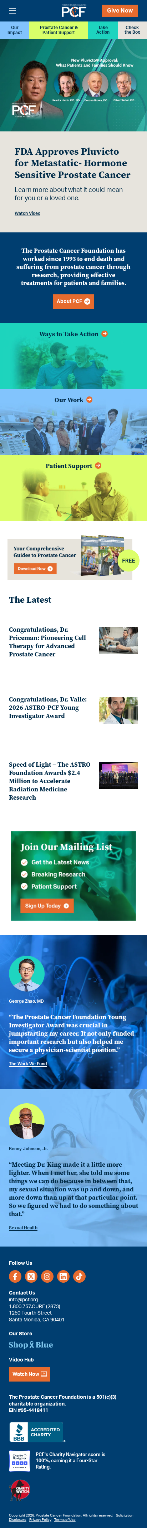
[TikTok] (79, 1276)
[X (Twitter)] (31, 1276)
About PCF (70, 301)
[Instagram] (47, 1276)
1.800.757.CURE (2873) (34, 1306)
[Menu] (12, 10)
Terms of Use (65, 1520)
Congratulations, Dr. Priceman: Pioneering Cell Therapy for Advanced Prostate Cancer (47, 642)
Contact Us (22, 1293)
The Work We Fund (28, 1064)
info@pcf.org (23, 1299)
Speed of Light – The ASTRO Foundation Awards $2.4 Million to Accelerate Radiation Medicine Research (50, 781)
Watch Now (25, 1374)
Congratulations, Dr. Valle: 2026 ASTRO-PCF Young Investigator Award (48, 707)
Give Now (120, 11)
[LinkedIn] (63, 1276)
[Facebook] (15, 1276)
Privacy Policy (40, 1520)
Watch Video (27, 213)
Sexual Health (23, 1228)
